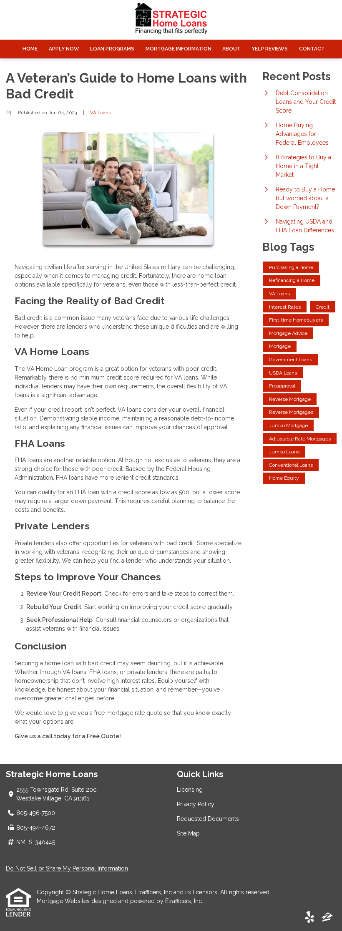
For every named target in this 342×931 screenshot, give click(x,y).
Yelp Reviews (269, 49)
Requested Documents (208, 818)
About (231, 49)
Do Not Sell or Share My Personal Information (67, 868)
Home (30, 49)
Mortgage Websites (64, 901)
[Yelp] (309, 917)
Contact (312, 49)
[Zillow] (327, 917)
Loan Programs (112, 49)
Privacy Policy (195, 804)
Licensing (190, 789)
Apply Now (64, 49)
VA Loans (100, 113)
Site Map (188, 833)
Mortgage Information (178, 49)
